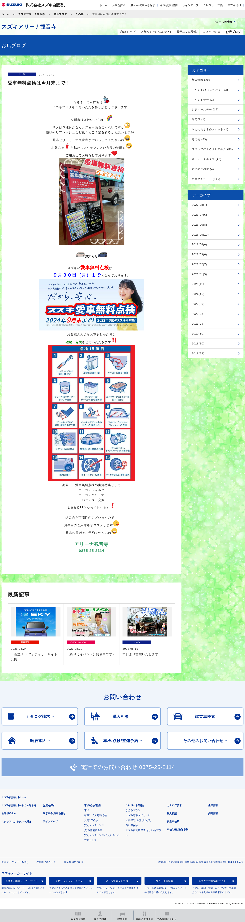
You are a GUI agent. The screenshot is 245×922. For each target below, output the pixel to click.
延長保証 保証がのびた (138, 820)
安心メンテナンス (94, 825)
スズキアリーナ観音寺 (31, 14)
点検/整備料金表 (93, 830)
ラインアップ (190, 5)
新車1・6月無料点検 (95, 815)
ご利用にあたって (46, 862)
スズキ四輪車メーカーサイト (21, 881)
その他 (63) (199, 139)
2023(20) (198, 303)
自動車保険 (132, 825)
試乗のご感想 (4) (203, 169)
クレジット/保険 (213, 5)
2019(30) (198, 343)
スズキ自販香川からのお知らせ (19, 805)
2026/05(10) (200, 234)
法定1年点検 (91, 820)
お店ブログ (60, 14)
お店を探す (119, 5)
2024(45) (198, 293)
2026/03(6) (199, 254)
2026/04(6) (199, 244)
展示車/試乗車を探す (142, 5)
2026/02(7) (199, 264)
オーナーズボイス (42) (206, 159)
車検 (86, 810)
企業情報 (213, 805)
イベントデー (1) (203, 99)
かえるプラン (133, 810)
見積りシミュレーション (69, 881)
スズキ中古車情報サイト (212, 881)
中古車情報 (234, 5)
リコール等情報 (164, 881)
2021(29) (198, 323)
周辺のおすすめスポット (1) (210, 129)
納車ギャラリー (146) (206, 178)
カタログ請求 (174, 805)
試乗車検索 (173, 821)
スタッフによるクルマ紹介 (16, 821)
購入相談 (172, 813)
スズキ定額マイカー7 (137, 815)
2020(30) (198, 333)
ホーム (103, 5)
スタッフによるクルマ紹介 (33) (212, 149)
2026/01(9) (199, 274)
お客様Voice (9, 813)
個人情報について (74, 862)
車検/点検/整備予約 (177, 829)
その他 (80, 14)
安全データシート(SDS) (15, 862)
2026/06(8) (199, 224)
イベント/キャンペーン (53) (210, 89)
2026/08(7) (199, 204)
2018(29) (198, 353)
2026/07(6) (199, 214)
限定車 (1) (198, 119)
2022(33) (198, 313)
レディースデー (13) (205, 109)
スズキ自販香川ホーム (14, 797)
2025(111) (199, 284)
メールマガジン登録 (117, 881)
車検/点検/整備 (169, 5)
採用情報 (213, 813)
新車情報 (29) (201, 79)
